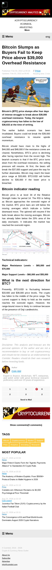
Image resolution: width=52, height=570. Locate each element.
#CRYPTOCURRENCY (26, 20)
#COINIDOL (26, 24)
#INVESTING (26, 27)
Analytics (14, 445)
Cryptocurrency (18, 440)
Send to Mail (26, 400)
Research (35, 445)
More (27, 30)
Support (40, 440)
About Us (6, 555)
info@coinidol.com (9, 564)
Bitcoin (6, 440)
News (4, 460)
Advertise (6, 561)
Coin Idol (16, 371)
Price (38, 71)
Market (31, 440)
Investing (25, 445)
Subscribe (6, 558)
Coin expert (7, 501)
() (26, 425)
